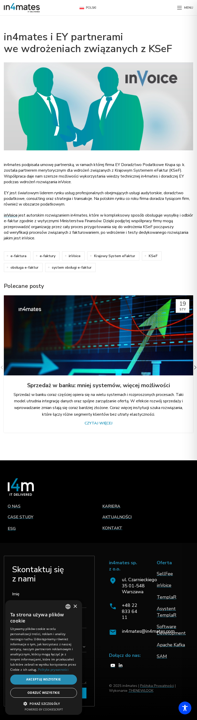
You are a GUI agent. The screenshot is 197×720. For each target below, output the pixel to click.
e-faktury (47, 255)
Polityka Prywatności (157, 685)
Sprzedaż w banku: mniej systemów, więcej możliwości (98, 385)
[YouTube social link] (113, 666)
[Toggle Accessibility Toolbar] (185, 708)
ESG (12, 528)
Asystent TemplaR (166, 612)
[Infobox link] (125, 611)
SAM (162, 656)
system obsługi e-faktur (72, 267)
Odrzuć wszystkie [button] (43, 692)
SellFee (165, 574)
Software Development (171, 630)
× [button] (75, 606)
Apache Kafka (171, 645)
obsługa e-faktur (24, 267)
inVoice (10, 215)
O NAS (14, 506)
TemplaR (166, 597)
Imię (15, 594)
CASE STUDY (20, 517)
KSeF (153, 255)
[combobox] (68, 606)
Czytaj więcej (98, 423)
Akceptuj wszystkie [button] (43, 679)
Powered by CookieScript (44, 709)
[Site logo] (22, 7)
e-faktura (18, 255)
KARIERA (111, 506)
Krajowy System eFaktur (114, 255)
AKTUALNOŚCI (117, 517)
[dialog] (43, 657)
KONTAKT (112, 528)
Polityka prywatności (53, 669)
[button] (43, 703)
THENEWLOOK (141, 690)
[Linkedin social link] (120, 666)
